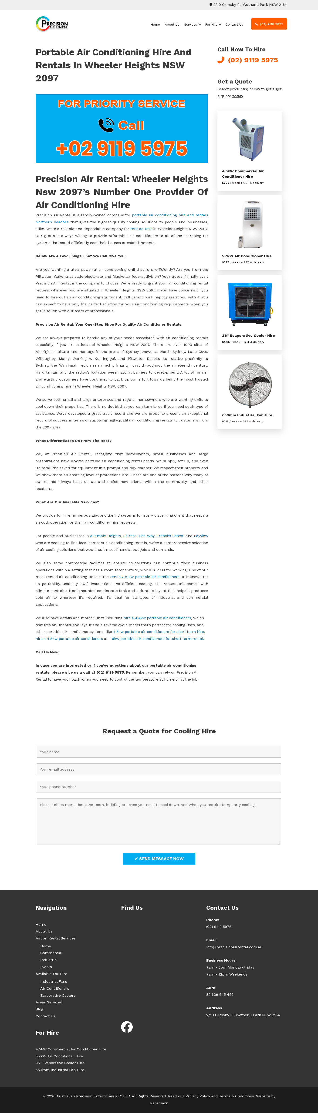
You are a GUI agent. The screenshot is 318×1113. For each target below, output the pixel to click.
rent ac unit (141, 229)
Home (155, 24)
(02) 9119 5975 (218, 926)
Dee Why (146, 536)
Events (46, 967)
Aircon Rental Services (56, 938)
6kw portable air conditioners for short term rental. (158, 638)
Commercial (51, 953)
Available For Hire (51, 974)
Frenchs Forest (170, 536)
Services (190, 24)
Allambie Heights (105, 536)
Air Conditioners (54, 988)
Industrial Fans (53, 981)
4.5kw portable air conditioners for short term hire (158, 631)
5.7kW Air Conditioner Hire (247, 256)
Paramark (159, 1103)
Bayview (201, 536)
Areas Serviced (49, 1002)
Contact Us (234, 24)
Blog (39, 1009)
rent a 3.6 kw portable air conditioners (145, 577)
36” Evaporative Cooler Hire (248, 335)
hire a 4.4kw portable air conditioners (156, 618)
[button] (200, 24)
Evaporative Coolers (57, 995)
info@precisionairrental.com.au (234, 947)
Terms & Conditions (236, 1096)
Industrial (49, 960)
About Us (172, 24)
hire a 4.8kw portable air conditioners (69, 638)
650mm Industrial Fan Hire (247, 415)
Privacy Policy (198, 1096)
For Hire (211, 24)
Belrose (129, 536)
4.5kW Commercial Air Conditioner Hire (71, 1049)
